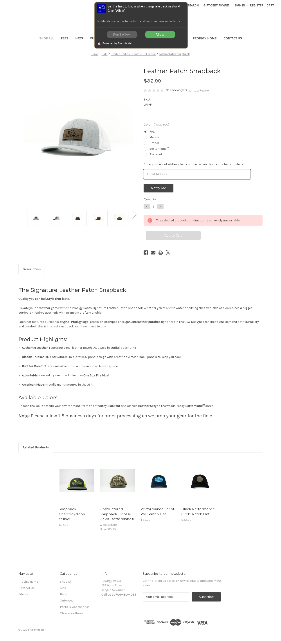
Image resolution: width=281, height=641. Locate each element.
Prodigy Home (205, 38)
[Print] (161, 253)
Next (134, 214)
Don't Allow (122, 34)
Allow (160, 34)
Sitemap (24, 594)
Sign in (239, 5)
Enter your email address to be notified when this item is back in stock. (194, 164)
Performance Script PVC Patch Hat (157, 511)
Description (32, 269)
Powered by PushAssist (117, 43)
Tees (64, 38)
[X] (168, 253)
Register (256, 5)
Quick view (77, 477)
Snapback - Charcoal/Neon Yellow (72, 514)
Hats (79, 38)
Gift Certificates (217, 5)
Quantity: (150, 199)
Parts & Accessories (75, 607)
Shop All (46, 38)
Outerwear (67, 600)
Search (193, 5)
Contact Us (233, 38)
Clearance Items (71, 613)
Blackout (155, 154)
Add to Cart (77, 484)
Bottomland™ (159, 149)
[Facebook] (146, 253)
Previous (21, 214)
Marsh (154, 137)
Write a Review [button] (199, 90)
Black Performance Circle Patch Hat (198, 511)
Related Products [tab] (36, 447)
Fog (152, 131)
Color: (156, 124)
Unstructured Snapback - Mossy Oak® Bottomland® (117, 514)
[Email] (153, 253)
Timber (154, 143)
